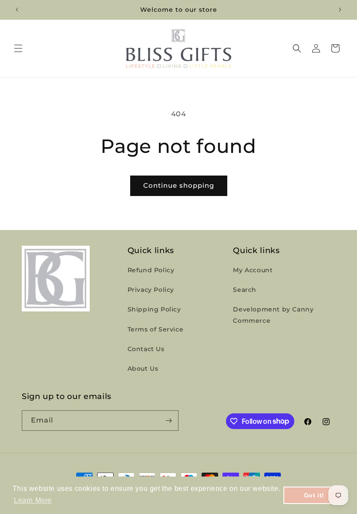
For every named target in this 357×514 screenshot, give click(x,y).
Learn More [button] (33, 500)
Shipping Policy (154, 309)
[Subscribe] (168, 420)
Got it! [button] (314, 495)
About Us (143, 368)
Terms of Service (156, 329)
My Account (253, 270)
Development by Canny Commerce (273, 314)
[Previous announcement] (17, 9)
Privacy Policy (151, 290)
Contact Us (146, 349)
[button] (18, 48)
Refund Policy (151, 270)
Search (244, 290)
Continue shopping (178, 185)
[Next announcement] (340, 9)
